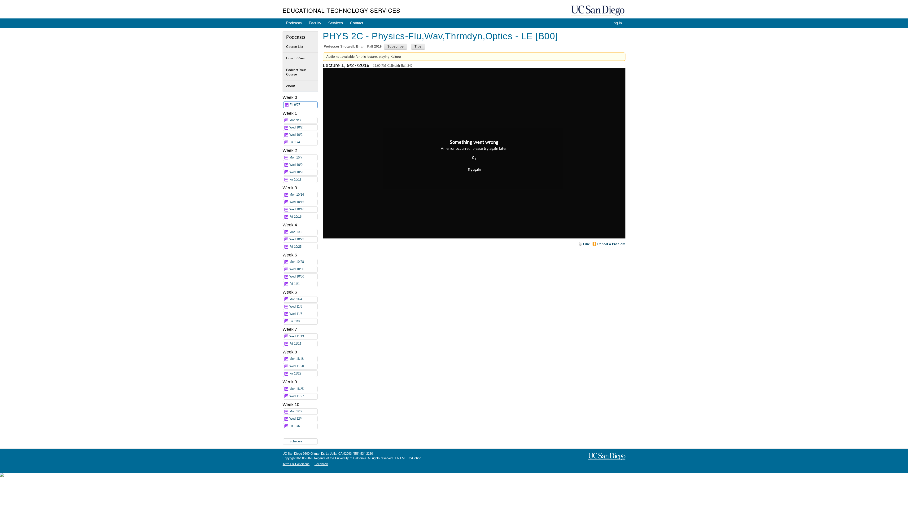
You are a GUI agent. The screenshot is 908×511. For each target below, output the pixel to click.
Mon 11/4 (295, 299)
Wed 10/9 (295, 165)
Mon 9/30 (295, 120)
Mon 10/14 (296, 194)
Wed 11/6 (295, 306)
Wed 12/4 (295, 418)
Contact (356, 23)
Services (335, 23)
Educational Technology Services (341, 10)
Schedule (295, 441)
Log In (616, 23)
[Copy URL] (474, 159)
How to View (295, 58)
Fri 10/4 (294, 142)
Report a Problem (611, 244)
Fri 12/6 (294, 426)
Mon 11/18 (296, 359)
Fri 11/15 (295, 343)
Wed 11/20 (296, 366)
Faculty (315, 23)
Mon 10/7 (295, 157)
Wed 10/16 (296, 202)
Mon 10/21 (296, 232)
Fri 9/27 (295, 104)
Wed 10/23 (296, 239)
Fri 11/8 (294, 321)
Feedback (321, 464)
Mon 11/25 (296, 389)
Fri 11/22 (295, 373)
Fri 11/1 (294, 284)
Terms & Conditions (296, 464)
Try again (474, 170)
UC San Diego (598, 11)
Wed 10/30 (296, 269)
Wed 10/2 (295, 127)
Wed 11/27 (296, 396)
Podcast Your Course (296, 72)
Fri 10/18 (295, 216)
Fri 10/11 (295, 179)
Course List (294, 46)
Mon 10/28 (296, 262)
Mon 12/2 (295, 411)
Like (586, 244)
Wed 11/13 (296, 336)
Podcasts (294, 23)
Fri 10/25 (295, 246)
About (290, 86)
